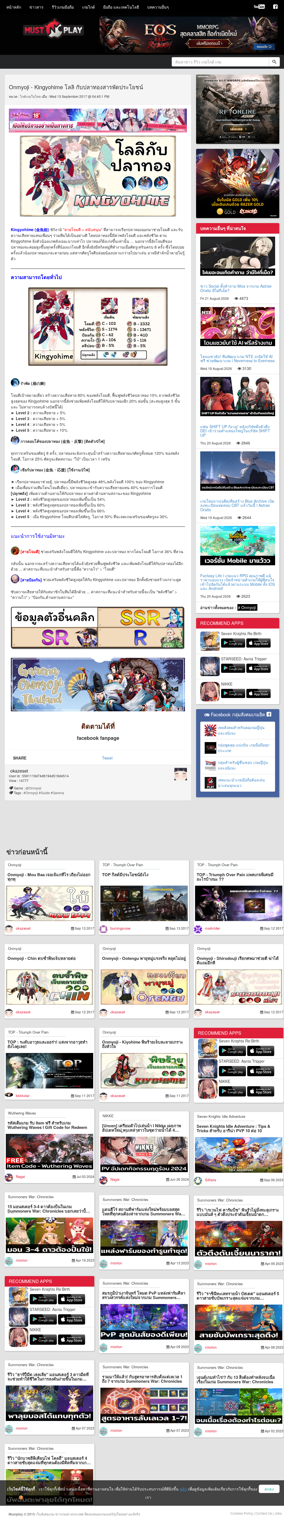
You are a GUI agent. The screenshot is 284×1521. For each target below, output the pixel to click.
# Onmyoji (247, 607)
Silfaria (210, 1179)
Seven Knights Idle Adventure (221, 1116)
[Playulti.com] (259, 7)
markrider (212, 928)
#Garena (57, 792)
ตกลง (269, 1489)
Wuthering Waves (22, 1113)
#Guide (44, 792)
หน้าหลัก (13, 7)
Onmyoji (14, 864)
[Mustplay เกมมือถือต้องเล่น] (275, 7)
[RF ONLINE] (237, 108)
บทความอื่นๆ (158, 7)
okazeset (19, 771)
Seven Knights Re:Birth (241, 634)
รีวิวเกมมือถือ (63, 7)
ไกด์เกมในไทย (30, 96)
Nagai (20, 1176)
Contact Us (263, 1513)
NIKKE (226, 684)
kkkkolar (22, 1095)
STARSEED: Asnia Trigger (244, 659)
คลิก (183, 1489)
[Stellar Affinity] (98, 120)
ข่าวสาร (36, 7)
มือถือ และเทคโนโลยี (121, 7)
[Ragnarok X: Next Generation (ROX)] (237, 183)
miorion (21, 1260)
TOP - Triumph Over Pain (123, 864)
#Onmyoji (31, 792)
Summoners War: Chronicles (31, 1196)
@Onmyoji (35, 788)
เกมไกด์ (88, 7)
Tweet (107, 758)
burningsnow (120, 928)
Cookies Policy (241, 1513)
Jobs (278, 1513)
